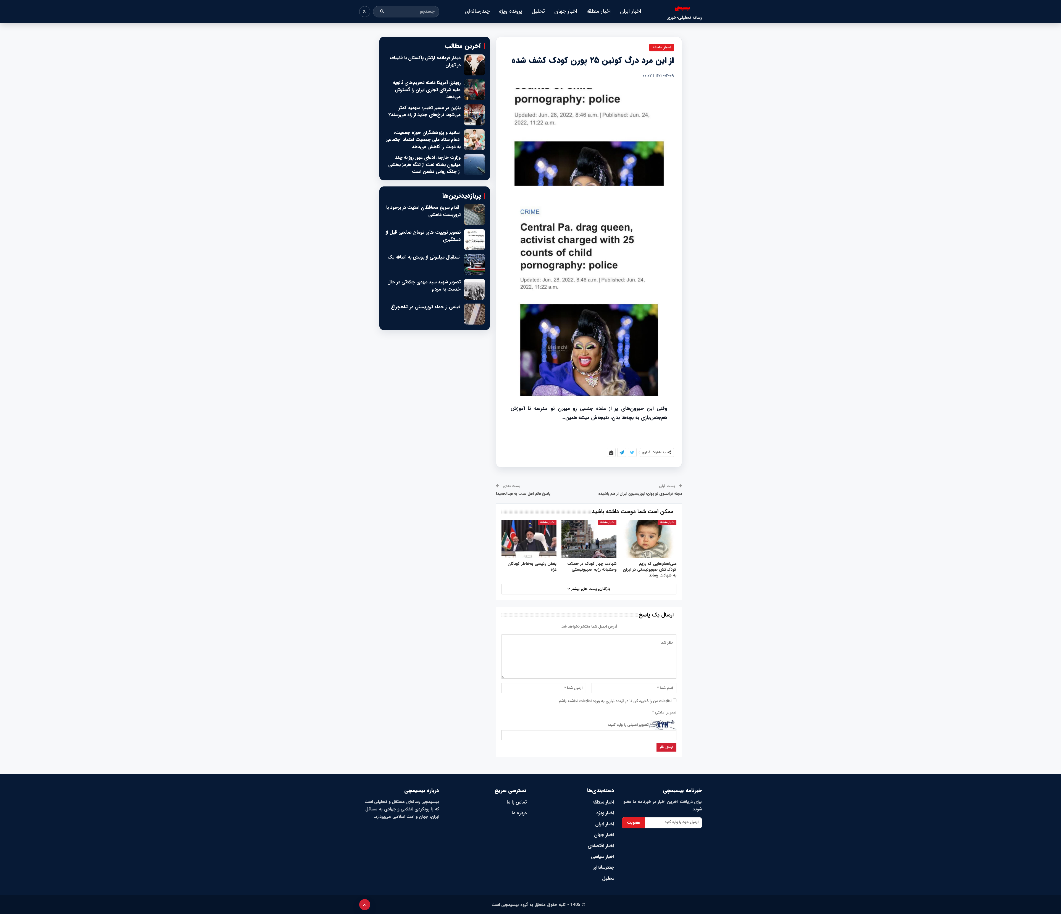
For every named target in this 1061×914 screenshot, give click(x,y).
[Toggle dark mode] (364, 11)
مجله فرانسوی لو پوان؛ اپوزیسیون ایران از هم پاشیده (640, 494)
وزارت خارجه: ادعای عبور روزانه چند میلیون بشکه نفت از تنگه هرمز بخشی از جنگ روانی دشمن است (424, 164)
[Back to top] (364, 904)
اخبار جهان (565, 11)
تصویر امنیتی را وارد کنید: (628, 725)
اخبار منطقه (599, 11)
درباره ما (519, 813)
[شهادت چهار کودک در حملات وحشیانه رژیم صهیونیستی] (588, 539)
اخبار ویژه (605, 813)
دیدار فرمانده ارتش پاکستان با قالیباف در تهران (425, 61)
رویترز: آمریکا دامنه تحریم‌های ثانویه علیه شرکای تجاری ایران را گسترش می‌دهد (427, 90)
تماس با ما (517, 802)
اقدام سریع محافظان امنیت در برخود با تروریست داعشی (423, 211)
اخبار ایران (630, 11)
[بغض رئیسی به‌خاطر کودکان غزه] (528, 539)
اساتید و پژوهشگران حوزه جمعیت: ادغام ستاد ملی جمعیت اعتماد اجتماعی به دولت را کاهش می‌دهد (423, 140)
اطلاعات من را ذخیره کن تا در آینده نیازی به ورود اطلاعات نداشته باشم (615, 701)
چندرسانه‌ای (477, 11)
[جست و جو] (382, 12)
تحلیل (538, 11)
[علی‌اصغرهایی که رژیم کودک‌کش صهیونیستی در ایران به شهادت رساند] (648, 539)
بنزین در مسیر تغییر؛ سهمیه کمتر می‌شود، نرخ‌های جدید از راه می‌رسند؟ (424, 111)
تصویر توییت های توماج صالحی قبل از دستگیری (423, 236)
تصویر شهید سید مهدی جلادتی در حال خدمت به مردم (424, 286)
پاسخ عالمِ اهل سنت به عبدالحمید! (523, 494)
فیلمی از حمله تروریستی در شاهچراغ (426, 307)
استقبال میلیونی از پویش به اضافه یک (424, 257)
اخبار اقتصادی (601, 846)
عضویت (633, 823)
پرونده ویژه (510, 11)
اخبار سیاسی (602, 856)
